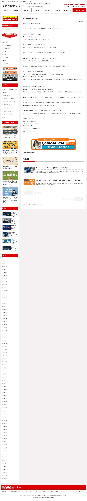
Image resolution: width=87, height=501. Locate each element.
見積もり (61, 491)
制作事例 (4, 60)
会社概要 (56, 491)
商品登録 (4, 491)
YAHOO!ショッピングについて (9, 98)
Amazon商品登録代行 (7, 45)
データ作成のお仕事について (8, 111)
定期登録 (4, 51)
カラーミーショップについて (8, 101)
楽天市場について (6, 95)
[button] (16, 30)
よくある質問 (5, 63)
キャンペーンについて (7, 114)
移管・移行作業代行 (6, 48)
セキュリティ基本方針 (69, 491)
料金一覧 (4, 54)
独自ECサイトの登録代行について (9, 89)
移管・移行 (20, 491)
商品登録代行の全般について (29, 152)
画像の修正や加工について (8, 108)
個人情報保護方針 (79, 491)
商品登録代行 (5, 42)
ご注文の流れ (5, 57)
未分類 (3, 117)
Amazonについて (6, 92)
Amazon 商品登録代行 (12, 491)
